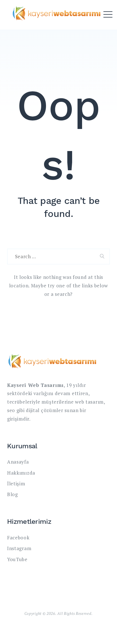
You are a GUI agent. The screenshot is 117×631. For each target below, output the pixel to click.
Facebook (18, 537)
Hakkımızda (21, 473)
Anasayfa (18, 461)
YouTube (17, 559)
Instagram (19, 548)
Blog (12, 494)
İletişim (16, 483)
